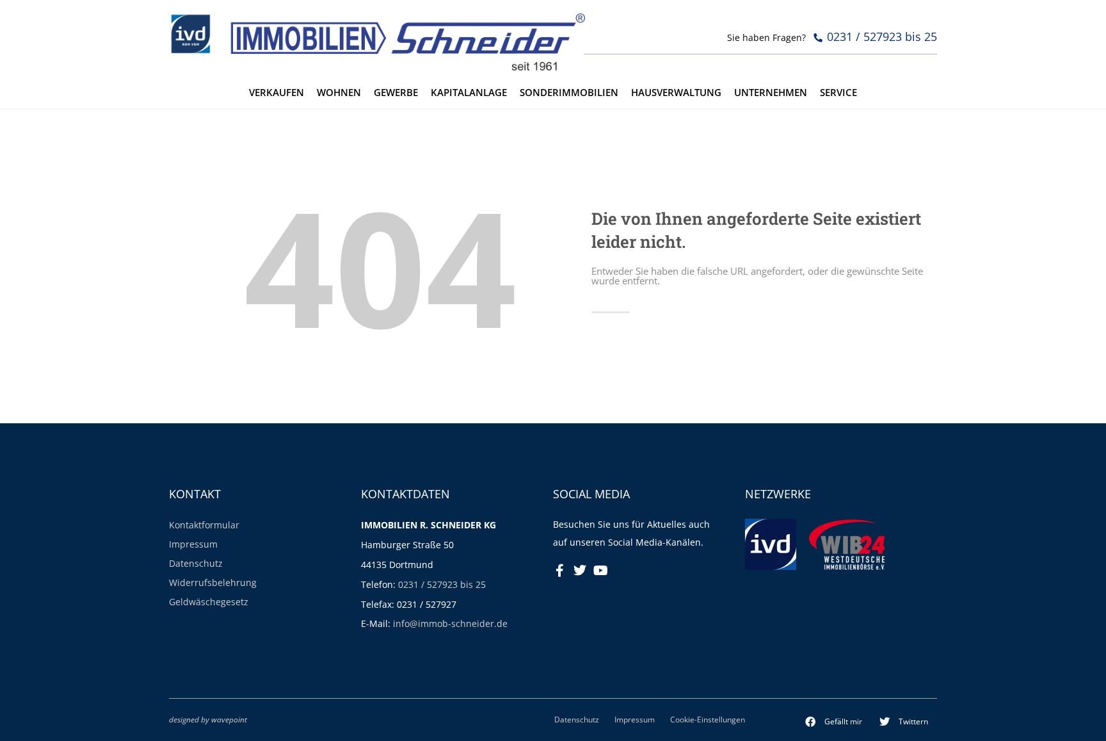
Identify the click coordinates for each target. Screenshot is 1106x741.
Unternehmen (770, 92)
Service (838, 92)
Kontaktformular (204, 525)
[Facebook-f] (559, 570)
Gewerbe (396, 92)
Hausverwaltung (676, 92)
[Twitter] (579, 570)
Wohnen (339, 92)
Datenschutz (196, 563)
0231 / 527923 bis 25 (442, 584)
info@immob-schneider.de (450, 623)
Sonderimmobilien (569, 92)
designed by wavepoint (208, 719)
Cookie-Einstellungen (707, 719)
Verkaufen (276, 92)
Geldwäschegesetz (208, 602)
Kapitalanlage (469, 92)
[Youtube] (600, 570)
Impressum (193, 544)
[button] (834, 722)
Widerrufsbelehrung (213, 582)
